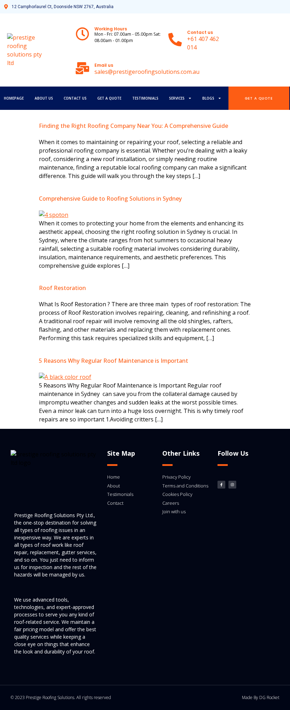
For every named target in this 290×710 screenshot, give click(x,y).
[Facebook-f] (221, 485)
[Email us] (82, 68)
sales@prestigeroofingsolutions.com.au (146, 72)
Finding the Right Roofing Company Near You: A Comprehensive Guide (133, 126)
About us (44, 98)
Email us (103, 65)
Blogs (208, 98)
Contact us (75, 98)
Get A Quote (109, 98)
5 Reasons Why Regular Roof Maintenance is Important (113, 361)
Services (177, 98)
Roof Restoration (62, 288)
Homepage (14, 98)
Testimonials (145, 98)
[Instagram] (232, 485)
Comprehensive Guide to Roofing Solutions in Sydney (110, 198)
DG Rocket (269, 697)
